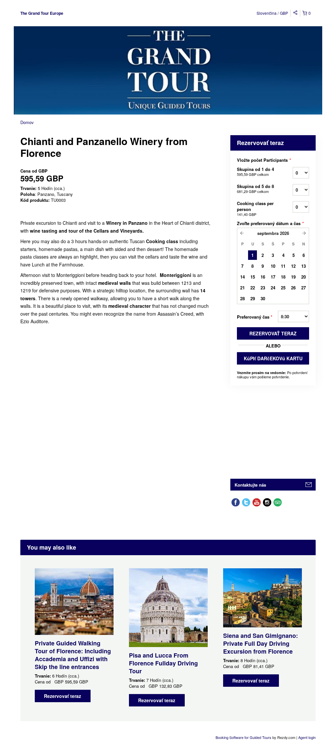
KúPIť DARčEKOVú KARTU (273, 358)
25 (283, 287)
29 (252, 298)
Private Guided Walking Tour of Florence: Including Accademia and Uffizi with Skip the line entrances (73, 655)
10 (273, 266)
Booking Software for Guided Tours (244, 737)
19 (293, 277)
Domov (27, 122)
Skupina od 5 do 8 (255, 188)
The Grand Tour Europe (41, 13)
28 (242, 298)
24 (273, 287)
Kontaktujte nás (250, 485)
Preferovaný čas (254, 317)
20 (303, 277)
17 (273, 277)
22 (252, 287)
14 (242, 277)
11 (283, 266)
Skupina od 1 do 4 (255, 171)
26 (293, 287)
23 (263, 287)
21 (242, 287)
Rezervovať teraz (62, 696)
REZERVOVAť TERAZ (273, 333)
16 (263, 277)
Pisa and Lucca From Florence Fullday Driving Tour (163, 663)
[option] (74, 635)
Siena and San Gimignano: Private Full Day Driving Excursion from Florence (260, 643)
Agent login (307, 737)
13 (303, 266)
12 (293, 266)
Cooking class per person (255, 208)
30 (263, 298)
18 (283, 277)
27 (303, 287)
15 (252, 277)
